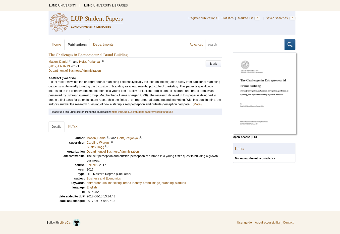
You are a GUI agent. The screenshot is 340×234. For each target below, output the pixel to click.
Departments (103, 44)
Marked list (248, 18)
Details (56, 126)
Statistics (227, 18)
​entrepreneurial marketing (104, 183)
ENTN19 (64, 66)
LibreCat (66, 222)
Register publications (202, 18)
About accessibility (267, 222)
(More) (197, 104)
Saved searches (279, 18)
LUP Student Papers (97, 18)
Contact (288, 222)
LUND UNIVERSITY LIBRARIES (106, 5)
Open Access (241, 136)
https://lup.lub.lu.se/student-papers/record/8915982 (142, 111)
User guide (244, 222)
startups (180, 183)
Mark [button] (213, 63)
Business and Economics (104, 178)
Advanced (196, 44)
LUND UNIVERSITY (62, 5)
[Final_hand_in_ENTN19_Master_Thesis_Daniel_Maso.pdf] (264, 133)
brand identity (132, 183)
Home (56, 44)
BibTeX (72, 126)
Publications (77, 45)
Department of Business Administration (75, 70)
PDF (255, 136)
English (92, 187)
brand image (151, 183)
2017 (53, 66)
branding (168, 183)
